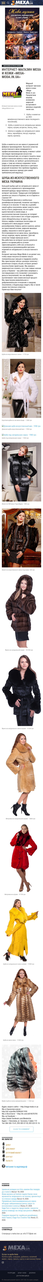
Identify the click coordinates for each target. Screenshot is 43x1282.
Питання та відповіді (15, 1167)
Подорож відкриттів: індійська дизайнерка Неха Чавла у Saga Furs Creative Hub (19, 1216)
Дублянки (32, 1273)
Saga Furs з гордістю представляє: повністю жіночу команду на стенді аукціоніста (20, 1209)
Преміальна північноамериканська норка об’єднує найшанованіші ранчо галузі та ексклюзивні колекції (19, 1203)
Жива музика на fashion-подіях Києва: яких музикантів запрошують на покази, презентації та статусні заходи (21, 1196)
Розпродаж (11, 1273)
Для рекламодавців (22, 1276)
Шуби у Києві (22, 1273)
